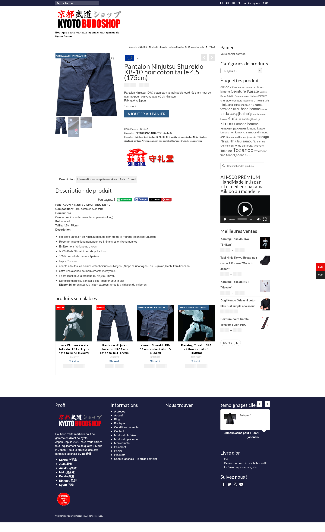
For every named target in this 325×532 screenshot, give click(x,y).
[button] (245, 209)
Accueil (118, 415)
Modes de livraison (125, 435)
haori (236, 109)
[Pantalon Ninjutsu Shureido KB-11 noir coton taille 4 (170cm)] (212, 57)
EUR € (227, 343)
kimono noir (227, 132)
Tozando (243, 150)
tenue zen (259, 145)
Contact (119, 431)
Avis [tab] (122, 179)
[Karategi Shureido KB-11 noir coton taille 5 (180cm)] (204, 57)
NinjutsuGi (167, 132)
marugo (263, 136)
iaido (224, 113)
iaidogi (234, 114)
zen (249, 155)
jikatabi (244, 113)
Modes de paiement (126, 439)
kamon (223, 119)
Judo (62, 464)
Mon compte (122, 443)
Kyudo (63, 485)
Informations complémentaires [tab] (97, 179)
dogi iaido (234, 105)
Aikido (63, 468)
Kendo (63, 476)
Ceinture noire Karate (246, 96)
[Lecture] (225, 219)
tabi (232, 145)
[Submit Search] (58, 3)
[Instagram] (235, 486)
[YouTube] (241, 486)
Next (211, 348)
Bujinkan (139, 136)
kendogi (256, 119)
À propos (119, 411)
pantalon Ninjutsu (141, 140)
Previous (58, 348)
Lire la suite (74, 372)
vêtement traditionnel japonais (243, 153)
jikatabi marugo (258, 114)
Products (119, 455)
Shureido (185, 140)
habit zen (245, 104)
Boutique (119, 423)
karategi (247, 119)
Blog (117, 419)
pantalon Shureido (171, 140)
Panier (118, 451)
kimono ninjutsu (185, 136)
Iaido (62, 472)
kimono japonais (233, 127)
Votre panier (258, 3)
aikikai (233, 87)
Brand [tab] (132, 179)
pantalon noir (156, 140)
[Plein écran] (265, 219)
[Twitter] (229, 486)
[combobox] (241, 70)
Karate (234, 118)
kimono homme (247, 123)
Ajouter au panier (147, 113)
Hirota (264, 109)
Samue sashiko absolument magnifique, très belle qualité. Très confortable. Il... (245, 467)
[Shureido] (150, 157)
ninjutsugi (128, 140)
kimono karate (256, 128)
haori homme (251, 108)
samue (261, 141)
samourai (249, 140)
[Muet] (259, 219)
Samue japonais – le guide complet (135, 459)
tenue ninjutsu (196, 140)
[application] (245, 209)
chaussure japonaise (242, 100)
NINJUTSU (156, 132)
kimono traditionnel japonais (241, 137)
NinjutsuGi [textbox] (229, 71)
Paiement (120, 447)
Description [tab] (66, 179)
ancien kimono (245, 87)
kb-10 (158, 136)
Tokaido (74, 361)
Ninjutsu (202, 136)
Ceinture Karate (245, 91)
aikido (224, 86)
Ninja (195, 136)
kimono (227, 123)
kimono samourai (247, 132)
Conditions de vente (126, 427)
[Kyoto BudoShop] (89, 19)
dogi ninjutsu (149, 136)
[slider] (242, 219)
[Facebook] (223, 486)
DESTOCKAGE (143, 132)
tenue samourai (244, 145)
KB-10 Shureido (169, 136)
